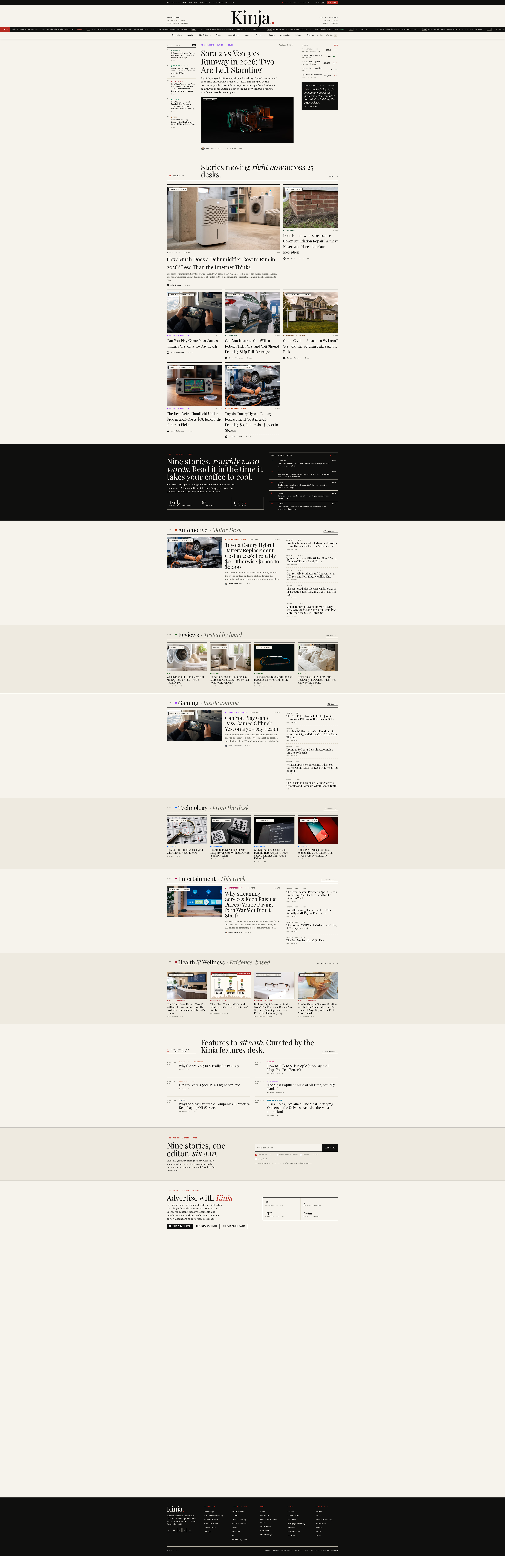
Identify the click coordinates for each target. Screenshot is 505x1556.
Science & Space (211, 1523)
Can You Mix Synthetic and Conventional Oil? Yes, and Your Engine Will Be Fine (310, 575)
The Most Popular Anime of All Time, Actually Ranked (301, 1087)
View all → (333, 176)
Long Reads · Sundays (267, 1159)
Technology (209, 1511)
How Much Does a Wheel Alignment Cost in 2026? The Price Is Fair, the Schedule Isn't (311, 544)
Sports (318, 1515)
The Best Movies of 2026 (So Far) (305, 940)
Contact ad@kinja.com (234, 1226)
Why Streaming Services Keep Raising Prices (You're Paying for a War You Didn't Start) (250, 904)
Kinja (252, 16)
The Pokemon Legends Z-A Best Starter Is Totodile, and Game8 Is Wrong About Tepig (311, 784)
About (267, 1551)
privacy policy (305, 1163)
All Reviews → (332, 636)
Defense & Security (324, 1520)
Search (319, 2)
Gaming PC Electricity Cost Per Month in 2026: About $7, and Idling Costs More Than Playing (311, 734)
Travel (234, 1528)
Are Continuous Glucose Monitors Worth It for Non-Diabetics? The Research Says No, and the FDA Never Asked (317, 1008)
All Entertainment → (329, 880)
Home (262, 1511)
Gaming (207, 1531)
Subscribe (333, 17)
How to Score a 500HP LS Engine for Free (209, 1085)
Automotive (321, 1523)
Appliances (264, 1530)
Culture (235, 1515)
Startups (291, 1536)
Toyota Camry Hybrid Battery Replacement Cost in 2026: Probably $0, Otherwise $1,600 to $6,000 (252, 555)
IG (174, 1530)
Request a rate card (179, 1226)
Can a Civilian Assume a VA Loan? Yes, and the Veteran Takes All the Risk (310, 346)
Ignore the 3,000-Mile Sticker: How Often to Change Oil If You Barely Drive (311, 559)
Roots (318, 1531)
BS (185, 1530)
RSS (190, 1530)
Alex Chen (210, 148)
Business (291, 1528)
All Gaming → (332, 704)
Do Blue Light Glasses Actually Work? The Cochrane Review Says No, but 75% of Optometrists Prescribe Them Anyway (273, 1008)
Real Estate (264, 1515)
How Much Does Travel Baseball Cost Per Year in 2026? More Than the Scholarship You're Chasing (182, 105)
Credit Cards (293, 1515)
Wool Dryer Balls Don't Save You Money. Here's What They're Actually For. (185, 679)
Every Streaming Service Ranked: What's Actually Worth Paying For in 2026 (309, 911)
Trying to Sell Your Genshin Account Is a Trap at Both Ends (309, 751)
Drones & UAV (210, 1528)
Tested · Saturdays (311, 1154)
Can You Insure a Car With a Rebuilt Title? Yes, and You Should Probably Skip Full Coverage (252, 346)
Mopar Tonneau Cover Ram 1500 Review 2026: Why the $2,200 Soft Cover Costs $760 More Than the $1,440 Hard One (311, 609)
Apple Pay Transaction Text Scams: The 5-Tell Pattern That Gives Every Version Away (315, 852)
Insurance (292, 1520)
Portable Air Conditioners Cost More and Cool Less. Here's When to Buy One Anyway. (229, 679)
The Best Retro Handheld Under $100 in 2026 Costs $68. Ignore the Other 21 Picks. (194, 419)
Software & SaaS (211, 1520)
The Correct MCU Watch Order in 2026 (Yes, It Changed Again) (311, 926)
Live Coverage (290, 2)
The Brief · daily (266, 1154)
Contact (275, 1551)
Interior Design (266, 1535)
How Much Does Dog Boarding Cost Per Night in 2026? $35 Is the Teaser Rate (183, 122)
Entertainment (238, 1511)
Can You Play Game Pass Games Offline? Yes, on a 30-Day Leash (251, 723)
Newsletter (305, 2)
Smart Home (265, 1526)
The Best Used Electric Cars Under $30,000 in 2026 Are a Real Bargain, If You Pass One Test (311, 591)
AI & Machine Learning (213, 1515)
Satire (318, 1536)
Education (236, 1531)
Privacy (298, 1551)
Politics (319, 1511)
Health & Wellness (239, 1523)
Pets (233, 1536)
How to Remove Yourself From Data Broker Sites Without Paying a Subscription (230, 852)
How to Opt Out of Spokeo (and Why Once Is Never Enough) (185, 851)
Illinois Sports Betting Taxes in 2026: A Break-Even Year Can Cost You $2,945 (183, 70)
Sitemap (334, 1551)
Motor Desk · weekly (288, 1154)
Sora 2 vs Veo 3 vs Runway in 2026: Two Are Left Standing (237, 61)
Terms (306, 1551)
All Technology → (331, 809)
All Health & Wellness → (327, 963)
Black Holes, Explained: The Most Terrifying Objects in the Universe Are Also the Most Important (300, 1108)
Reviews (310, 35)
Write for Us (287, 1551)
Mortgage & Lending (296, 1523)
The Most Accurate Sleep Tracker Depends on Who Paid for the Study (273, 679)
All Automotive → (331, 531)
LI (179, 1530)
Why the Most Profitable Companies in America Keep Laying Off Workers (214, 1106)
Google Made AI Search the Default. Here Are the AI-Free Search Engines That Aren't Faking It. (270, 854)
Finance (291, 1511)
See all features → (330, 1052)
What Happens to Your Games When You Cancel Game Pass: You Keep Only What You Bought (312, 767)
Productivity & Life (239, 1540)
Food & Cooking (239, 1520)
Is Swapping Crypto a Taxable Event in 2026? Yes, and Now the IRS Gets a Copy (183, 55)
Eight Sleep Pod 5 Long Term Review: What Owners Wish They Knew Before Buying (317, 679)
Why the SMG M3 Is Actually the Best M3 (209, 1065)
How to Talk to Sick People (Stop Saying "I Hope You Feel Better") (298, 1067)
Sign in (322, 17)
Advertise (332, 2)
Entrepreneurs (294, 1531)
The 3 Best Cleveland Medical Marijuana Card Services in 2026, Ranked (229, 1007)
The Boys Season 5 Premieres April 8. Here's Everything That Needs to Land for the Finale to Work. (311, 895)
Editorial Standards (320, 1551)
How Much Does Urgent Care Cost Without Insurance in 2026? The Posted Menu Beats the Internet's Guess (183, 87)
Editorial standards (206, 1226)
